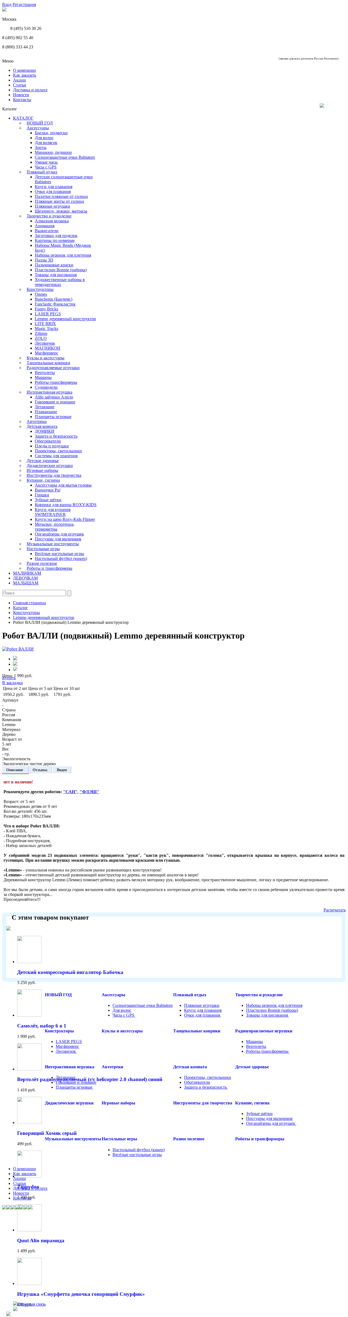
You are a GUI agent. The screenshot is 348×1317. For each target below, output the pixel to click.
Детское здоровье (43, 460)
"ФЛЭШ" (89, 791)
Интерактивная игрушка (49, 392)
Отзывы (40, 770)
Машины (43, 377)
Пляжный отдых (42, 172)
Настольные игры (43, 548)
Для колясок (46, 142)
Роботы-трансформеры (56, 382)
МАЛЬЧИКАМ (27, 573)
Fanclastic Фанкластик (55, 304)
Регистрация (24, 4)
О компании (24, 70)
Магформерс (46, 353)
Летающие (44, 406)
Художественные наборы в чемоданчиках (60, 282)
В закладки (12, 682)
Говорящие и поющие (55, 402)
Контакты (22, 99)
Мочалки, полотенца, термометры (54, 526)
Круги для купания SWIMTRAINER (52, 512)
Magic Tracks (46, 328)
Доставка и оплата (30, 90)
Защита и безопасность (56, 436)
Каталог (20, 607)
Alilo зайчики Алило (54, 397)
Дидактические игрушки (50, 465)
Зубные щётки (48, 499)
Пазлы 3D (44, 260)
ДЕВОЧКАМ (25, 578)
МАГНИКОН (47, 348)
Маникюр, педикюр (53, 152)
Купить (9, 677)
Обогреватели (48, 441)
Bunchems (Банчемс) (53, 299)
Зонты (40, 147)
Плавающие (46, 411)
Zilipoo (41, 333)
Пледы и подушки (52, 446)
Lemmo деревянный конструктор (65, 318)
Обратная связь (31, 1304)
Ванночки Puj (47, 490)
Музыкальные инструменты (53, 543)
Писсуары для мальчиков (58, 539)
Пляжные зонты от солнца (59, 201)
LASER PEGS (48, 314)
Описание (15, 770)
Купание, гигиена (43, 480)
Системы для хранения (56, 455)
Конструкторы (40, 289)
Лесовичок (45, 343)
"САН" (70, 791)
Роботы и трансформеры (49, 568)
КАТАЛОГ (23, 118)
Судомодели (46, 387)
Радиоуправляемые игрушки (53, 367)
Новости (21, 94)
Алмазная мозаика (52, 221)
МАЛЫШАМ (25, 583)
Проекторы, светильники (58, 451)
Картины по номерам (54, 240)
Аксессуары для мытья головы (63, 485)
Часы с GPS (46, 167)
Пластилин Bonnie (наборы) (61, 269)
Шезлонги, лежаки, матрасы (61, 211)
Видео (62, 770)
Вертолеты (45, 372)
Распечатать (335, 910)
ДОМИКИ (44, 431)
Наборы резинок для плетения (63, 255)
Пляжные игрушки (52, 206)
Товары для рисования (56, 274)
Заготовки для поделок (56, 235)
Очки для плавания (53, 191)
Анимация (44, 225)
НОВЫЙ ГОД (40, 123)
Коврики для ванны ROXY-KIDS (66, 504)
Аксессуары (38, 128)
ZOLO (41, 338)
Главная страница (29, 602)
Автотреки (37, 421)
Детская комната (42, 426)
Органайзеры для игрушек (59, 534)
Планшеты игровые (53, 416)
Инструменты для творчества (54, 475)
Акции (19, 80)
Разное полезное (42, 563)
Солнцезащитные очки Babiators (65, 157)
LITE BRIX (45, 323)
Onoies (41, 294)
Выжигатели (46, 230)
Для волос (44, 137)
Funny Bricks (46, 309)
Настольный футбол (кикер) (61, 558)
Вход (6, 4)
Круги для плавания (53, 186)
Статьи (19, 85)
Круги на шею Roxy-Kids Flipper (65, 519)
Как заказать (24, 75)
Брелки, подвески (51, 132)
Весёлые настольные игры (59, 553)
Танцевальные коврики (48, 362)
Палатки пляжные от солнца (61, 196)
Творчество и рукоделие (49, 216)
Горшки (42, 495)
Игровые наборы (42, 470)
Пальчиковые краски (54, 265)
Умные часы (46, 162)
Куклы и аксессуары (45, 358)
